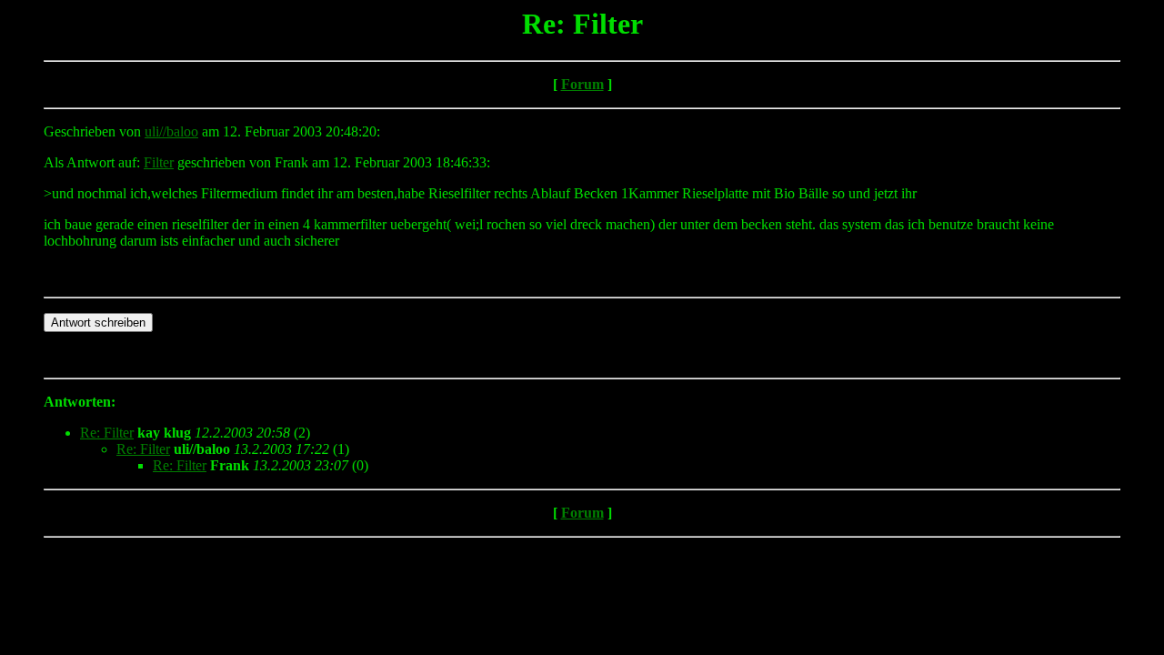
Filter (159, 162)
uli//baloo (171, 131)
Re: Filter (107, 432)
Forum (582, 84)
